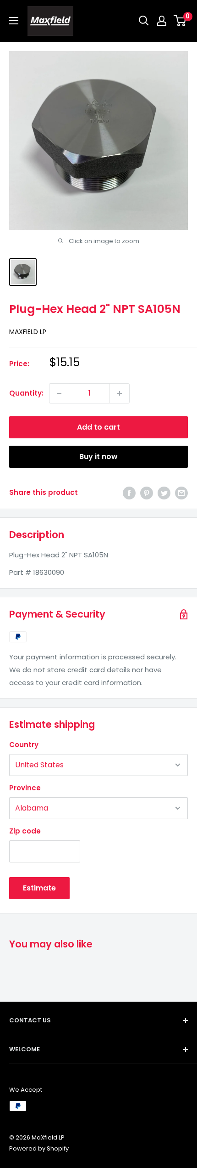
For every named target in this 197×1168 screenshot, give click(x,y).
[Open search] (144, 21)
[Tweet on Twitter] (164, 492)
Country (23, 744)
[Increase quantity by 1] (119, 393)
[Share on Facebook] (129, 492)
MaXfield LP (27, 331)
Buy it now (98, 456)
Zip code (25, 831)
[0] (180, 20)
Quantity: (26, 393)
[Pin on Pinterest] (146, 492)
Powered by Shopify (39, 1148)
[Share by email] (181, 492)
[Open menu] (13, 20)
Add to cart (98, 427)
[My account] (161, 21)
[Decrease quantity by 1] (59, 393)
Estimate (39, 888)
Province (25, 788)
